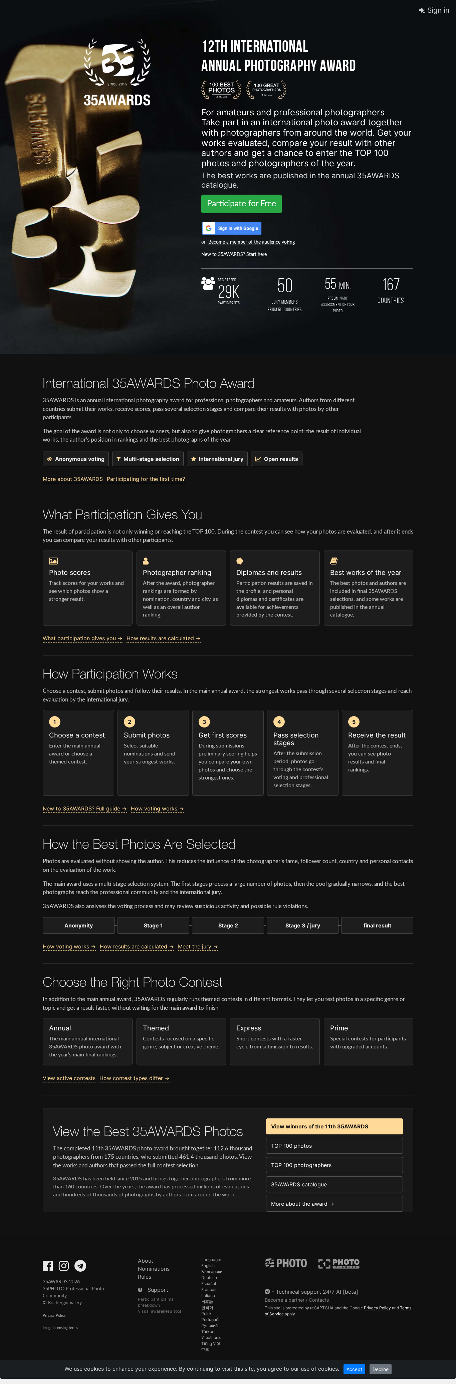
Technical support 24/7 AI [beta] (317, 1291)
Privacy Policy (54, 1315)
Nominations (154, 1268)
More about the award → (302, 1203)
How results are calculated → (164, 638)
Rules (144, 1276)
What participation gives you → (83, 638)
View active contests (69, 1078)
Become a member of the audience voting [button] (251, 242)
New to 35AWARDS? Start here (234, 254)
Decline (381, 1369)
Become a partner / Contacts (297, 1300)
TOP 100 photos (291, 1145)
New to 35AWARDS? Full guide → (85, 808)
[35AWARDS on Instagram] (64, 1268)
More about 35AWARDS (73, 479)
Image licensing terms (60, 1328)
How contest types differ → (134, 1078)
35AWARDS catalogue (299, 1184)
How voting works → (157, 808)
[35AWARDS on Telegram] (80, 1268)
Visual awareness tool (159, 1311)
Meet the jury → (198, 946)
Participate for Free (241, 204)
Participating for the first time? (146, 479)
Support (158, 1289)
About (145, 1260)
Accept (354, 1369)
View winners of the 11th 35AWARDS (319, 1126)
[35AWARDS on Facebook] (48, 1268)
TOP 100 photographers (301, 1165)
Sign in (437, 10)
